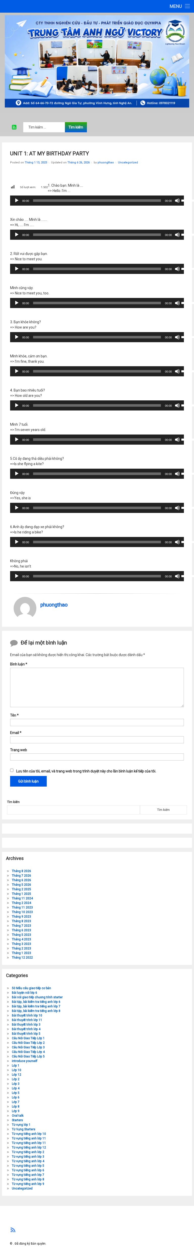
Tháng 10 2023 (22, 912)
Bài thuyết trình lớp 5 (26, 1033)
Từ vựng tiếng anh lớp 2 (28, 1152)
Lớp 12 (16, 1074)
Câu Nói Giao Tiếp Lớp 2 (28, 1043)
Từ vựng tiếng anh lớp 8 (28, 1179)
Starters (17, 1120)
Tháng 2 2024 (21, 903)
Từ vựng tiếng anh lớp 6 (28, 1170)
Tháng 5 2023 (21, 935)
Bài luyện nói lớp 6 (24, 992)
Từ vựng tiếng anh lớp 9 (28, 1184)
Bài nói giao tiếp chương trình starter (37, 997)
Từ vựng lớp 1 (21, 1125)
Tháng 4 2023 (21, 939)
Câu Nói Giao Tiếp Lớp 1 (28, 1038)
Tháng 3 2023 (21, 944)
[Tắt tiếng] (177, 200)
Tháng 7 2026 (21, 875)
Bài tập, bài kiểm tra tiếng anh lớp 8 (36, 1011)
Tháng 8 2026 (21, 871)
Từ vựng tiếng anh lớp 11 (29, 1138)
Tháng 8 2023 (21, 921)
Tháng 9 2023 (21, 916)
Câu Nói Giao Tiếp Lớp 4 (28, 1052)
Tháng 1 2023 (21, 953)
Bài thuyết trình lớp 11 (27, 1020)
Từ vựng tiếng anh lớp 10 (29, 1134)
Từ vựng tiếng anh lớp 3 (28, 1156)
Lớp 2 (15, 1079)
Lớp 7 (15, 1102)
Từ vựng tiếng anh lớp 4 (28, 1161)
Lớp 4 (15, 1088)
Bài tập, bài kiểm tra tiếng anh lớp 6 (36, 1002)
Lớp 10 (16, 1070)
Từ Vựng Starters (23, 1129)
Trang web (18, 750)
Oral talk (17, 1115)
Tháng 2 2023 (21, 948)
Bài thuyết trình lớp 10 (27, 1015)
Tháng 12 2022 (22, 957)
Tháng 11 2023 (22, 907)
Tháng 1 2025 (21, 894)
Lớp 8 (15, 1106)
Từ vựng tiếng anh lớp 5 (28, 1165)
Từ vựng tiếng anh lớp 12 (29, 1147)
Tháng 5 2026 (21, 884)
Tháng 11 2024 (22, 898)
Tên (14, 715)
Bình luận (18, 664)
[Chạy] (16, 200)
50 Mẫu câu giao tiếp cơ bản (31, 988)
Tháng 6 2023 (21, 930)
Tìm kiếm (13, 802)
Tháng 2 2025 (21, 889)
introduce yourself (24, 1061)
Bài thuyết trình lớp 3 (26, 1024)
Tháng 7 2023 (21, 925)
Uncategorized (128, 162)
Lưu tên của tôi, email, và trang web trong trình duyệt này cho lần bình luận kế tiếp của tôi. (86, 771)
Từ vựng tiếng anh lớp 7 (28, 1175)
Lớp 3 (15, 1084)
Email (15, 733)
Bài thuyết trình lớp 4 (26, 1029)
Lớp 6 (15, 1097)
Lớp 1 (15, 1065)
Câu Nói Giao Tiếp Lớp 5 (28, 1056)
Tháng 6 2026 (21, 880)
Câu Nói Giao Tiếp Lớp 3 (28, 1047)
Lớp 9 (15, 1111)
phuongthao (106, 162)
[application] (97, 201)
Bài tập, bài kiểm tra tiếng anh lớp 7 (36, 1006)
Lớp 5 (15, 1093)
